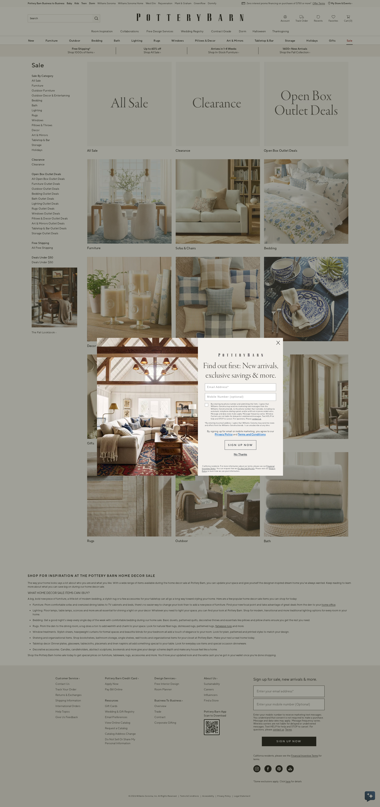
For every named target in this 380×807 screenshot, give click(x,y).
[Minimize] (278, 343)
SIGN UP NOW (240, 445)
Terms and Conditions (252, 434)
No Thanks (240, 454)
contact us (256, 419)
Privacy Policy (224, 434)
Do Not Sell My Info (246, 468)
